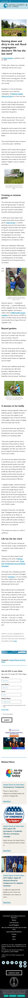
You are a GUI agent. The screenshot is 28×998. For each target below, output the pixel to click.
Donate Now (14, 973)
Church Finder (4, 1)
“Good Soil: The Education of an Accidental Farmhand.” (13, 563)
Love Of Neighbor (14, 925)
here (15, 641)
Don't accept (13, 995)
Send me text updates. (8, 714)
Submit (7, 720)
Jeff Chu (20, 559)
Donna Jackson (8, 58)
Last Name (5, 684)
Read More (7, 801)
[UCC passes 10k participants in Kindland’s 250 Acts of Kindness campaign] (14, 815)
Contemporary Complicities (13, 787)
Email (3, 691)
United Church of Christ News (13, 661)
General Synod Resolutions (14, 932)
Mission (14, 920)
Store (14, 939)
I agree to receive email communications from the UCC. (14, 706)
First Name (5, 677)
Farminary (11, 577)
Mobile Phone (5, 698)
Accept (6, 995)
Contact (14, 934)
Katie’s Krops (10, 222)
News (14, 936)
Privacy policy (21, 995)
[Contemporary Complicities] (14, 773)
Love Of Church (14, 922)
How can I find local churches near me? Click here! (14, 928)
